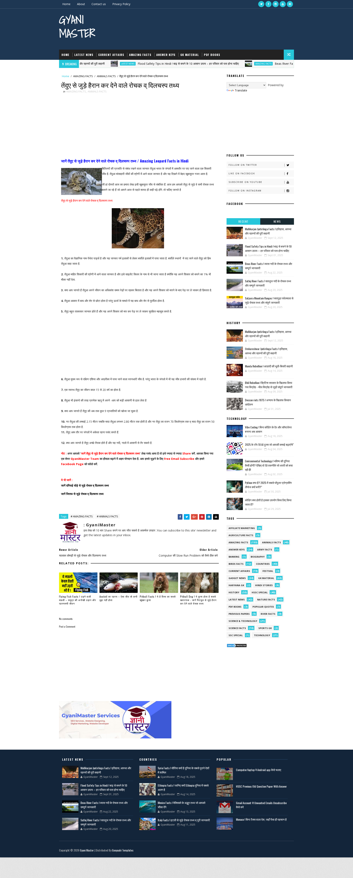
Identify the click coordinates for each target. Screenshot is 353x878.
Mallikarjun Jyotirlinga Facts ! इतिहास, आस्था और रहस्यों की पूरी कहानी (268, 231)
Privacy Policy (121, 4)
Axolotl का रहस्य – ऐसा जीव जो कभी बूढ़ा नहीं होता (118, 598)
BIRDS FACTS (236, 563)
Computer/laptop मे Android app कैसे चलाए (258, 770)
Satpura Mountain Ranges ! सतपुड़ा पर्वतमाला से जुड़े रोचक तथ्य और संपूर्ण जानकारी (269, 300)
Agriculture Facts (241, 535)
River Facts (268, 613)
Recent (243, 221)
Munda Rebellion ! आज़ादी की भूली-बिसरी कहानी (269, 366)
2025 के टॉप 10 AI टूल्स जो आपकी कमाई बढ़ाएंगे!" (269, 444)
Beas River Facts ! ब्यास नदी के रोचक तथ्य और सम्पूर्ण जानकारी (288, 64)
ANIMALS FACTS (106, 76)
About (81, 4)
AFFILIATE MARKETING (242, 528)
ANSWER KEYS (165, 54)
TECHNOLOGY (262, 635)
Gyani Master (77, 26)
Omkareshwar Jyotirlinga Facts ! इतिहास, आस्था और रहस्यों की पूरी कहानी (266, 351)
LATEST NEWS (83, 54)
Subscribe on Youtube (245, 182)
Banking (234, 556)
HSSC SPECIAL (260, 592)
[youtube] (283, 4)
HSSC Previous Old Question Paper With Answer (261, 786)
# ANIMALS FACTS (107, 516)
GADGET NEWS (237, 578)
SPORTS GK (265, 628)
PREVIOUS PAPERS (239, 613)
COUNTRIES (263, 563)
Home (66, 4)
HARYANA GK (236, 585)
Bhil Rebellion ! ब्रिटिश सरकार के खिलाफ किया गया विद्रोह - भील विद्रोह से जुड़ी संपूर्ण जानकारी (268, 384)
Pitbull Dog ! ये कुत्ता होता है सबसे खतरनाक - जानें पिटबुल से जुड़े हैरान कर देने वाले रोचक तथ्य (198, 600)
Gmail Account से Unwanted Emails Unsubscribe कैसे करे (261, 805)
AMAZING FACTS (140, 54)
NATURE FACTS (266, 599)
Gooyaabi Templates (122, 850)
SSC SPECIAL (236, 635)
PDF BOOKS (212, 54)
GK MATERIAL (189, 54)
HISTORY (234, 592)
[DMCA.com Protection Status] (237, 645)
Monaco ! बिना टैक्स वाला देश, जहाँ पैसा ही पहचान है (261, 819)
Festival (268, 570)
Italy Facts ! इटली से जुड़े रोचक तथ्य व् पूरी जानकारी (184, 820)
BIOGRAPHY (258, 556)
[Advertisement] (138, 126)
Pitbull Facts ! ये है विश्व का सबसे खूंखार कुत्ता (158, 598)
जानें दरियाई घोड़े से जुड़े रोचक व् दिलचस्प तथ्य (85, 485)
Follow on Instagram (245, 190)
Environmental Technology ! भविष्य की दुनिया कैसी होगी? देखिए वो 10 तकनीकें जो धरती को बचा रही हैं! (269, 465)
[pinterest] (290, 4)
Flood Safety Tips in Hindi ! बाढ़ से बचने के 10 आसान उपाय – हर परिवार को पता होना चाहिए (167, 64)
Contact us (99, 4)
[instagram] (276, 4)
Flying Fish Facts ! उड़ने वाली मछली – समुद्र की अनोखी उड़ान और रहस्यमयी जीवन (77, 600)
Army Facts (264, 549)
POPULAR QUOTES (263, 606)
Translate (241, 90)
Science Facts (237, 628)
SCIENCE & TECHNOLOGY (243, 620)
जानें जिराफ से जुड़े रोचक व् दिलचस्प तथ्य (82, 493)
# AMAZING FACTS (82, 516)
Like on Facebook (242, 173)
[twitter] (261, 4)
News (277, 221)
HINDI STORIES (264, 585)
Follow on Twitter (243, 164)
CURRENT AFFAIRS (111, 54)
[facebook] (268, 4)
